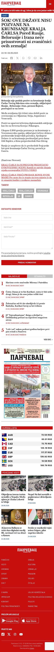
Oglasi (31, 578)
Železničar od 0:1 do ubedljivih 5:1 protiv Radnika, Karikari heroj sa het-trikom (25, 304)
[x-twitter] (9, 634)
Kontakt (5, 602)
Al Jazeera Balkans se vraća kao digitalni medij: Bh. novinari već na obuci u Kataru (13, 532)
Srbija (31, 560)
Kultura (32, 564)
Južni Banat (24, 323)
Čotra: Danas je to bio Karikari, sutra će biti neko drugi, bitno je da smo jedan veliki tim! (29, 293)
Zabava (4, 578)
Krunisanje (42, 190)
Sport (22, 297)
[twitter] (17, 58)
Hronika (5, 569)
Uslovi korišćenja (36, 592)
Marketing (33, 606)
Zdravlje (32, 569)
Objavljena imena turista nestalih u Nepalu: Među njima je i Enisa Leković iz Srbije (13, 498)
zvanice (28, 196)
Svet (5, 15)
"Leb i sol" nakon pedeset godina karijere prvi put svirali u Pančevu (27, 330)
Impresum (5, 597)
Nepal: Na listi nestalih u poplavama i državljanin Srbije (39, 497)
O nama (4, 592)
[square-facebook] (3, 634)
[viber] (29, 58)
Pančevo (22, 335)
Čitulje (31, 583)
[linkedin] (41, 58)
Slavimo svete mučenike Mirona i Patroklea (27, 282)
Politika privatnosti (10, 606)
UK (19, 196)
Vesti (22, 286)
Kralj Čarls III (26, 190)
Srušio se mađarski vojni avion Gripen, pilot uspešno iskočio (40, 530)
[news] (13, 483)
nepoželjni (8, 196)
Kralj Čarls (8, 190)
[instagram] (15, 634)
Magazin (31, 574)
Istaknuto (39, 276)
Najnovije (14, 276)
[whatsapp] (23, 58)
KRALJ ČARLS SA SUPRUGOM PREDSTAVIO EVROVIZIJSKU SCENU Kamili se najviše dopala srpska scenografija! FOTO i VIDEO (26, 167)
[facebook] (11, 58)
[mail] (35, 58)
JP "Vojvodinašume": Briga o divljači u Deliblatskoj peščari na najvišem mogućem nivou (26, 317)
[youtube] (21, 634)
